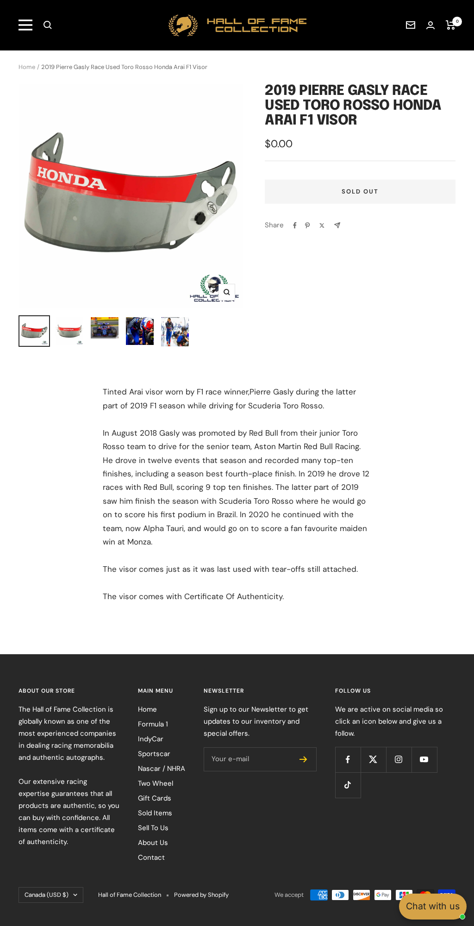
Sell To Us (153, 827)
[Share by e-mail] (337, 225)
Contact (151, 857)
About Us (153, 842)
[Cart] (450, 25)
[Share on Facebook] (295, 225)
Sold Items (155, 813)
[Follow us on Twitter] (373, 759)
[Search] (48, 25)
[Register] (303, 759)
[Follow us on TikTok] (348, 785)
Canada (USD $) (47, 895)
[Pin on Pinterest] (307, 225)
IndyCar (150, 739)
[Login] (430, 25)
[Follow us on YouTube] (424, 759)
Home (27, 67)
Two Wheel (155, 783)
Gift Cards (154, 798)
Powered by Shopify (201, 895)
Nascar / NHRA (161, 768)
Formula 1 (153, 724)
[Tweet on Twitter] (322, 225)
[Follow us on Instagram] (399, 759)
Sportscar (154, 753)
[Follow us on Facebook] (348, 759)
